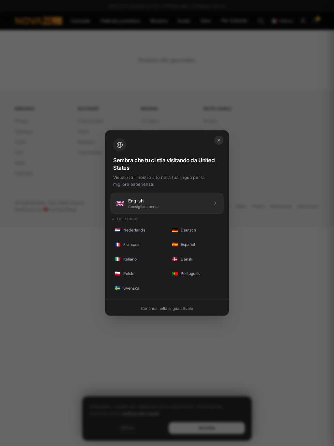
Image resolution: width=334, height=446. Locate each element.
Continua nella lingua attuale (167, 308)
